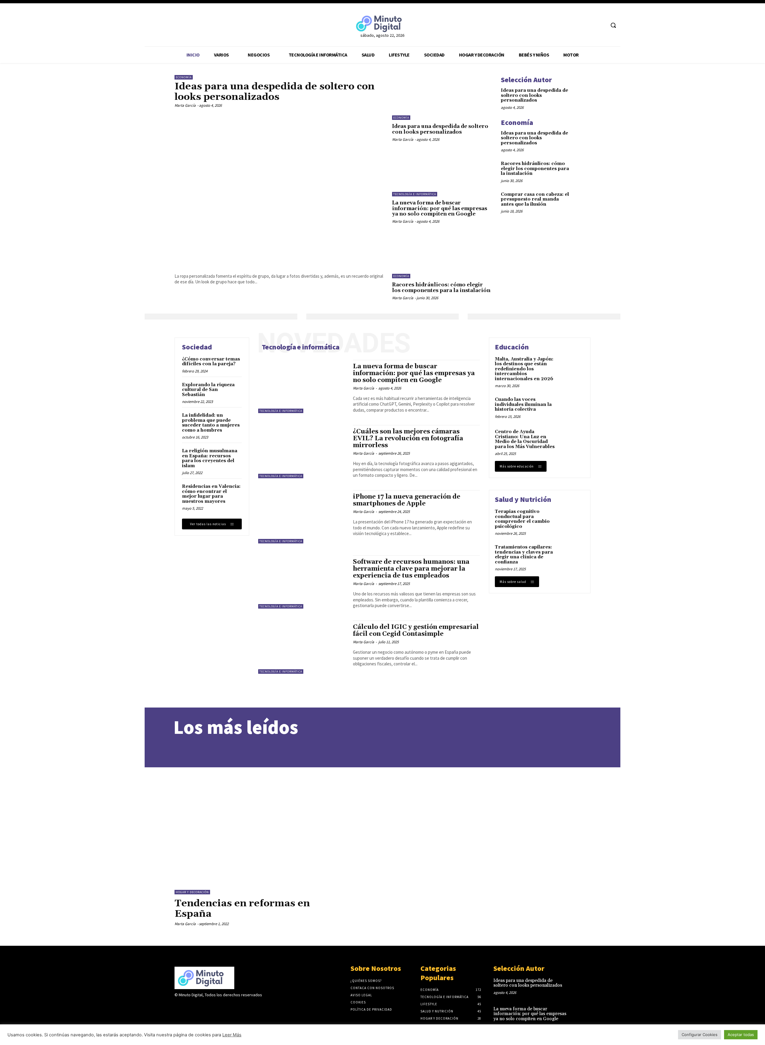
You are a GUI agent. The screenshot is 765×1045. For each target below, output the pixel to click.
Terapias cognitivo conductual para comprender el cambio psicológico (522, 519)
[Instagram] (188, 1006)
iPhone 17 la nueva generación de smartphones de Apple (406, 500)
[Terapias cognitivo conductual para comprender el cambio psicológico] (573, 519)
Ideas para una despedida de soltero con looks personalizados (274, 91)
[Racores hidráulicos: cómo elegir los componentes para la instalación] (442, 255)
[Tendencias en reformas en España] (259, 822)
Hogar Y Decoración (192, 892)
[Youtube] (600, 25)
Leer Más (231, 1035)
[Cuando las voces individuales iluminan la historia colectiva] (573, 407)
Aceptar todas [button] (741, 1034)
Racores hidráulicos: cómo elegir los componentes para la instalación (441, 288)
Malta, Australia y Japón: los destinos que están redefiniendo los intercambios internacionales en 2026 (524, 369)
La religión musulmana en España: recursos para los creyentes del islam (209, 458)
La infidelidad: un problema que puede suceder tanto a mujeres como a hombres (211, 422)
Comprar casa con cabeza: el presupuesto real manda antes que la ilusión (535, 199)
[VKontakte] (210, 1006)
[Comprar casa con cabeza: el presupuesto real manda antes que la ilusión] (581, 200)
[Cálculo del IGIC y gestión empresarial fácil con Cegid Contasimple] (302, 647)
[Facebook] (578, 25)
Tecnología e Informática (414, 194)
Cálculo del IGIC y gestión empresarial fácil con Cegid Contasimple (416, 630)
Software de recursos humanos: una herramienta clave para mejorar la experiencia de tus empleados (411, 569)
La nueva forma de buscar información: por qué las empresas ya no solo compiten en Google (439, 208)
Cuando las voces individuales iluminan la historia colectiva (523, 404)
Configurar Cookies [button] (699, 1034)
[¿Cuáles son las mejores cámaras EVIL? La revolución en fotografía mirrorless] (302, 451)
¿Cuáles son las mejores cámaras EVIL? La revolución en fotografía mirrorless (408, 438)
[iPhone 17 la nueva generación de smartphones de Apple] (302, 516)
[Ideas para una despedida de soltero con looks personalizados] (279, 189)
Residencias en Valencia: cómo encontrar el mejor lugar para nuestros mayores (211, 494)
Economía (184, 77)
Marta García (185, 105)
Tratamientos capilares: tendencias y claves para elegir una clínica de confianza (524, 554)
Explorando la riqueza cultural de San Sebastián (208, 390)
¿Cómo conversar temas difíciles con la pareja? (211, 361)
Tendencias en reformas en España (242, 908)
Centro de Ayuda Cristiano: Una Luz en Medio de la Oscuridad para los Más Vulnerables (525, 439)
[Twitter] (589, 25)
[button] (613, 25)
